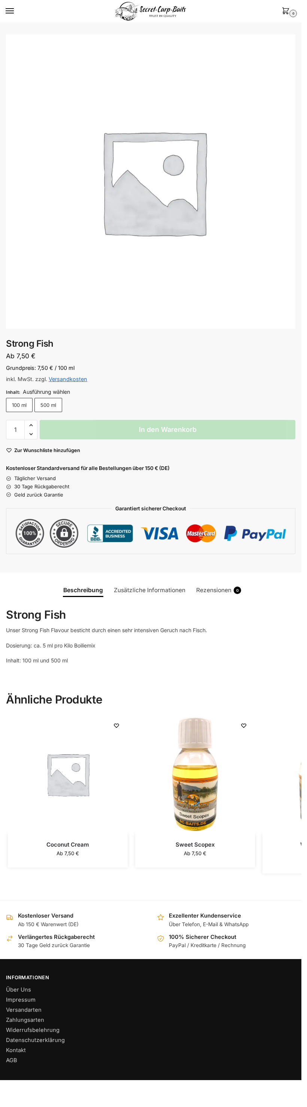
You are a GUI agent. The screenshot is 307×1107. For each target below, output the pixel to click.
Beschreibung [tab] (83, 590)
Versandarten (24, 1009)
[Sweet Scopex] (195, 774)
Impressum (21, 999)
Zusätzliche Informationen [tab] (149, 590)
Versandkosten (68, 379)
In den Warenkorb (168, 429)
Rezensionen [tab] (217, 590)
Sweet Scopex (195, 844)
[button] (287, 11)
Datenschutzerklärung (35, 1040)
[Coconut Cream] (68, 774)
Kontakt (16, 1050)
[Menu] (17, 11)
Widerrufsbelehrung (33, 1030)
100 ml (19, 405)
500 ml (48, 405)
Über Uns (18, 989)
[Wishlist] (116, 725)
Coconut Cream (67, 844)
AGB (11, 1060)
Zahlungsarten (25, 1020)
